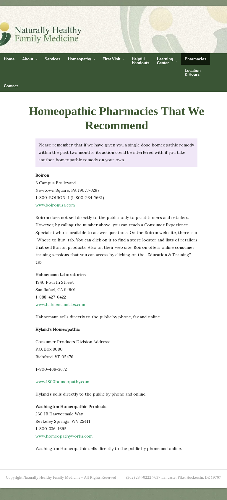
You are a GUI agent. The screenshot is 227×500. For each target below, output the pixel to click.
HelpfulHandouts (140, 61)
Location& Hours (193, 72)
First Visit (111, 59)
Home (9, 59)
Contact (11, 86)
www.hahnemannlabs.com (60, 304)
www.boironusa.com (55, 205)
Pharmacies (195, 59)
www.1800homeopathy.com (62, 381)
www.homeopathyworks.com (64, 436)
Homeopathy (79, 59)
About (27, 59)
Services (52, 59)
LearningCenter (165, 61)
